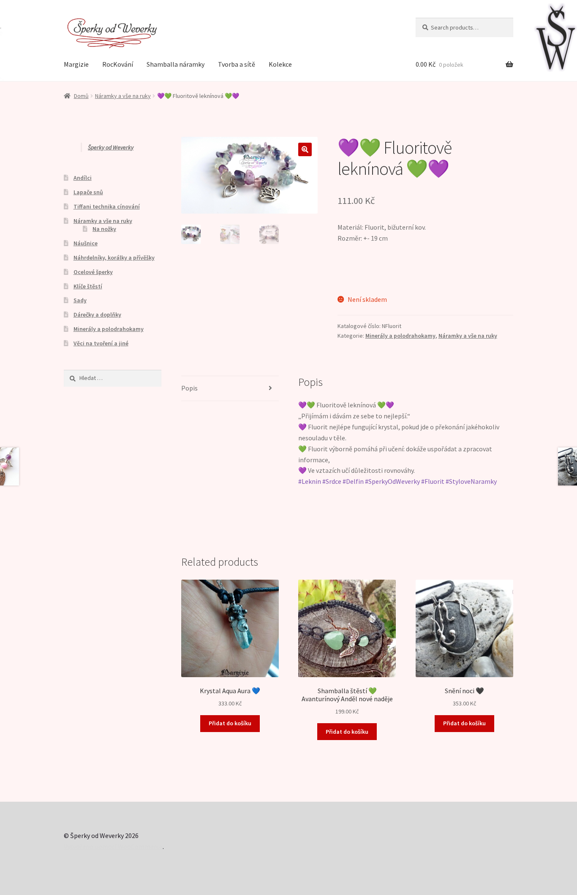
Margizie (76, 64)
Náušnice (85, 243)
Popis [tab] (189, 388)
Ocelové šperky (93, 272)
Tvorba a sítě (236, 64)
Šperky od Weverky (110, 147)
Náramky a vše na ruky (123, 96)
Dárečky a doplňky (97, 314)
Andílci (82, 178)
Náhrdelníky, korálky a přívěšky (114, 257)
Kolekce (280, 64)
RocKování (117, 64)
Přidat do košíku (230, 723)
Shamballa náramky (175, 64)
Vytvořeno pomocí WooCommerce (113, 846)
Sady (80, 300)
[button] (305, 149)
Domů (81, 96)
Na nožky (104, 229)
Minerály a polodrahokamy (400, 335)
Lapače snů (88, 192)
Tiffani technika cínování (106, 206)
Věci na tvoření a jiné (100, 343)
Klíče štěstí (87, 286)
